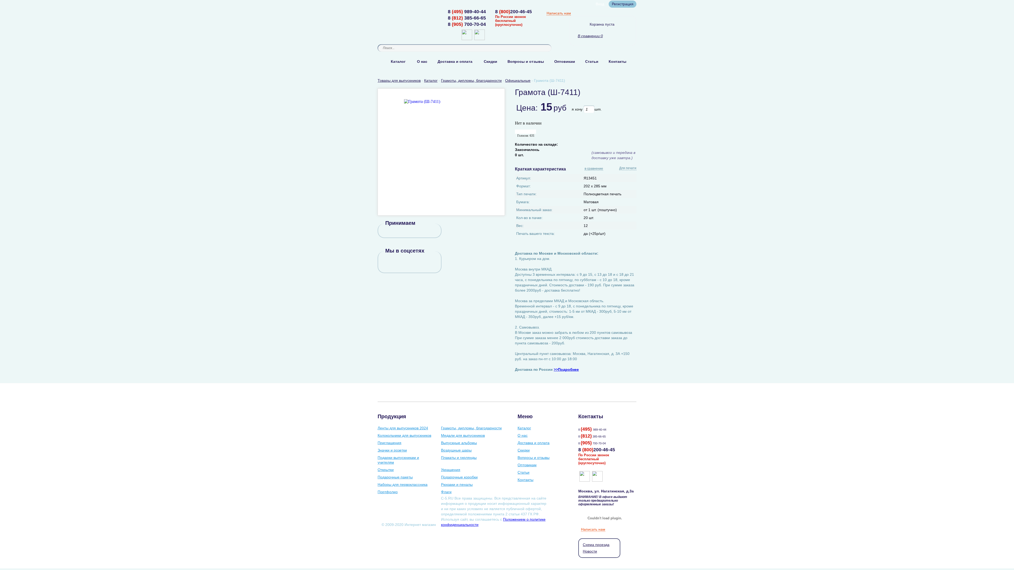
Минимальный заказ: (534, 210)
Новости (590, 551)
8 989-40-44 (467, 11)
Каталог (398, 61)
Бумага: (523, 202)
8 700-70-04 (467, 24)
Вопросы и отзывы (526, 61)
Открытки (386, 470)
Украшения (450, 470)
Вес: (520, 226)
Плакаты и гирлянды (459, 457)
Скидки (490, 61)
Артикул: (523, 178)
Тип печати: (526, 194)
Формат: (523, 186)
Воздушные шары (456, 450)
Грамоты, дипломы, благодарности (471, 428)
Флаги (446, 492)
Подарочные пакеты (395, 477)
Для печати (627, 168)
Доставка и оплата (455, 61)
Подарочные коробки (459, 477)
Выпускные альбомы (459, 443)
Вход (600, 4)
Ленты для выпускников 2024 (403, 428)
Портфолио (388, 492)
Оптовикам (564, 61)
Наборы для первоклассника (403, 484)
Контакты (617, 61)
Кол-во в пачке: (529, 218)
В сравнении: (589, 36)
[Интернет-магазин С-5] (398, 12)
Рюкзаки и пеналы (457, 484)
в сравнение (594, 168)
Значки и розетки (392, 450)
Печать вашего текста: (535, 233)
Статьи (591, 61)
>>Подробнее (566, 369)
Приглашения (389, 443)
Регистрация (622, 4)
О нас (422, 61)
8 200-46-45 (513, 11)
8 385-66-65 (467, 18)
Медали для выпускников (463, 435)
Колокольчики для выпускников (404, 435)
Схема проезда (596, 545)
